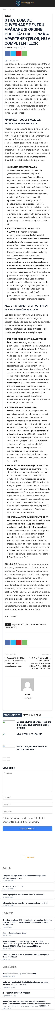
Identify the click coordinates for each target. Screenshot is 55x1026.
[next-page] (8, 759)
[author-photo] (27, 691)
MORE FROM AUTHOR (32, 715)
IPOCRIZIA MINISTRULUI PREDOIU (16, 993)
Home (5, 9)
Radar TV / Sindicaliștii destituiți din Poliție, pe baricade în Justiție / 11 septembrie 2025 (26, 983)
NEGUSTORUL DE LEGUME (29, 734)
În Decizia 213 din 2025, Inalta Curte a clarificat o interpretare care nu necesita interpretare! (15, 662)
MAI (27, 624)
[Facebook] (7, 53)
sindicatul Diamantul (38, 624)
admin (9, 48)
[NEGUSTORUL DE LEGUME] (9, 737)
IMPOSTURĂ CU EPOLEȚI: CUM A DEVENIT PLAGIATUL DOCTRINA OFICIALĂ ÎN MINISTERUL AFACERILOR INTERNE (39, 663)
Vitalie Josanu (10, 628)
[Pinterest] (18, 53)
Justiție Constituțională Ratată (14, 933)
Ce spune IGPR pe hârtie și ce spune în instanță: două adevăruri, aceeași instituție (34, 725)
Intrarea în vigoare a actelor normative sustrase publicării (25, 903)
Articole (12, 9)
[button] (4, 3)
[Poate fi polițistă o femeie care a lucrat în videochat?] (9, 749)
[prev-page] (4, 759)
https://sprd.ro (27, 698)
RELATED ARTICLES (12, 715)
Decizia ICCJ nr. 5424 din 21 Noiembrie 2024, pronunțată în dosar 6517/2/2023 (26, 955)
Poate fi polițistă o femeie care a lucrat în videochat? (23, 894)
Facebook (30, 857)
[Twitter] (13, 53)
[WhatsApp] (24, 53)
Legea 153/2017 (17, 624)
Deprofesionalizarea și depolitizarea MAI (19, 974)
